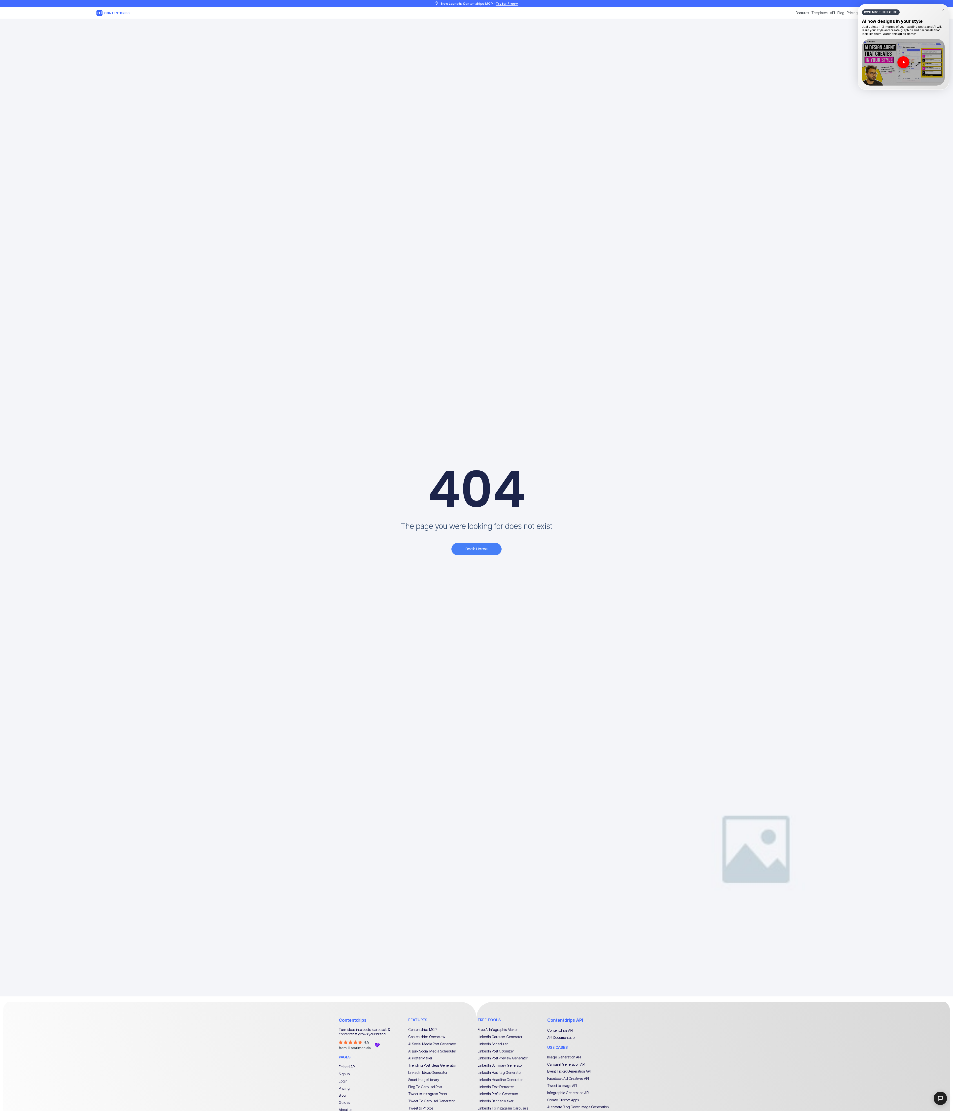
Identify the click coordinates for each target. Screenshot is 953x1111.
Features (802, 13)
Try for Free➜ (507, 3)
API (832, 13)
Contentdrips (353, 1020)
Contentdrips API (565, 1020)
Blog (840, 13)
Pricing (852, 13)
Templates (819, 13)
